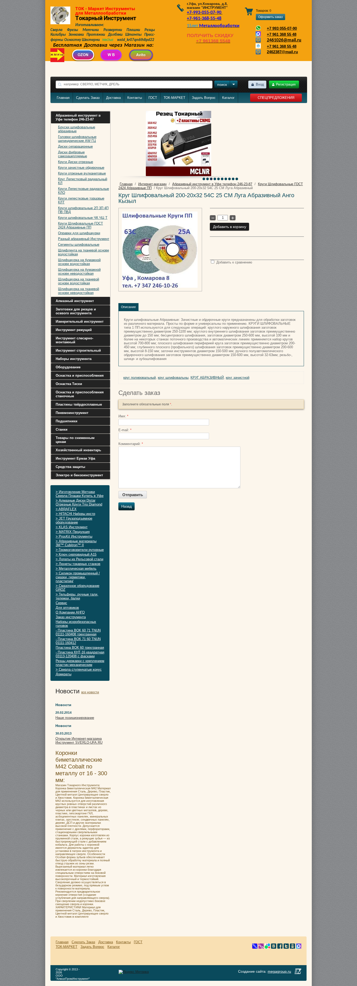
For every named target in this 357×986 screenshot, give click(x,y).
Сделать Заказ (88, 98)
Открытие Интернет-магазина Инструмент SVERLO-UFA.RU (78, 740)
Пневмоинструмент (72, 413)
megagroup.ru (279, 971)
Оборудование (68, 367)
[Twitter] (286, 947)
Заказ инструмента (71, 617)
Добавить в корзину (229, 227)
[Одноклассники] (292, 947)
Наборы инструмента (73, 359)
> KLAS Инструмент (72, 527)
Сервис (61, 603)
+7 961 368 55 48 (281, 34)
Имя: (123, 416)
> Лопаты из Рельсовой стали (79, 559)
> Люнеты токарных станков (78, 564)
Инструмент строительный (78, 350)
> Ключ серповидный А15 (76, 554)
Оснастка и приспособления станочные (80, 394)
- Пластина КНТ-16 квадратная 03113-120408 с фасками (80, 654)
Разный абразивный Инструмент (83, 239)
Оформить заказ (270, 17)
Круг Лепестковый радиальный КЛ (82, 181)
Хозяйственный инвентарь (78, 450)
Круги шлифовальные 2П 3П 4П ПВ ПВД (83, 210)
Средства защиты (70, 467)
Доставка (113, 98)
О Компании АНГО (70, 612)
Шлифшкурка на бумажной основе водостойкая (79, 262)
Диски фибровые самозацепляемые (72, 154)
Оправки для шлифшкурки (79, 233)
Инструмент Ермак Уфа (75, 458)
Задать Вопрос (204, 98)
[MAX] (298, 947)
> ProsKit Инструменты (74, 536)
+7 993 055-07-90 (282, 28)
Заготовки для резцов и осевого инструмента (76, 311)
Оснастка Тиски (69, 384)
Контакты (134, 98)
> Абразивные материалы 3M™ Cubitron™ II (76, 543)
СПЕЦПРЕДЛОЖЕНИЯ (276, 98)
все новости (90, 692)
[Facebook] (280, 947)
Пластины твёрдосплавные (79, 404)
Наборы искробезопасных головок (76, 624)
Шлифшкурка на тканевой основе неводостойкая (78, 291)
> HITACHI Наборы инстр (75, 514)
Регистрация (286, 84)
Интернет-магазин (152, 184)
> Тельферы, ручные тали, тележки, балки (77, 596)
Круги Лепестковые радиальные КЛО (83, 191)
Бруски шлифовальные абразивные (76, 129)
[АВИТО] (267, 947)
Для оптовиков (67, 608)
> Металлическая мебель (76, 568)
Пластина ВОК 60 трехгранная (80, 648)
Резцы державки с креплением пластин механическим (80, 663)
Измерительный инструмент (79, 321)
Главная (63, 98)
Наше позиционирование (74, 718)
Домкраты (63, 674)
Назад (126, 506)
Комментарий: (130, 444)
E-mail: (124, 430)
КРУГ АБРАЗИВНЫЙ (207, 378)
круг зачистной (237, 378)
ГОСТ (152, 98)
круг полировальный (139, 378)
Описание (128, 307)
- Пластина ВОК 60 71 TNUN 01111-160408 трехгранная (78, 632)
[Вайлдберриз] (261, 947)
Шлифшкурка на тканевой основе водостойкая (78, 281)
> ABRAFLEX (66, 509)
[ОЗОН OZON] (254, 947)
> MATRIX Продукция (73, 532)
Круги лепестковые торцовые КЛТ (81, 200)
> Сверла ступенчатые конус (79, 669)
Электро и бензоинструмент (79, 475)
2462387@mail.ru (282, 52)
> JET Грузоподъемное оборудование (74, 520)
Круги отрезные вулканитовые (82, 173)
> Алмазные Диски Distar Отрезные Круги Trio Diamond (79, 502)
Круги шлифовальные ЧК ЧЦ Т (82, 218)
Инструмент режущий (74, 330)
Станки (61, 429)
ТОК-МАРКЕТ (174, 98)
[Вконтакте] (273, 947)
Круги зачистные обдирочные (81, 168)
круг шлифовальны (173, 378)
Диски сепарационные (75, 146)
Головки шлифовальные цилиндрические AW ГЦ (77, 139)
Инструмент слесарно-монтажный (74, 340)
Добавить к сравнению (233, 262)
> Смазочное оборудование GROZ (77, 588)
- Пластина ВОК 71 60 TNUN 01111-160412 (78, 641)
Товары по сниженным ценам (75, 440)
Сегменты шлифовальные (78, 244)
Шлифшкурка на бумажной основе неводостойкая (79, 271)
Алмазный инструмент (75, 301)
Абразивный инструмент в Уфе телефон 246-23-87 (78, 117)
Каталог (228, 98)
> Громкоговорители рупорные (80, 550)
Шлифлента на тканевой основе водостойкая (83, 252)
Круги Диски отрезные (75, 162)
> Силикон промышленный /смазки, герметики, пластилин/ (78, 577)
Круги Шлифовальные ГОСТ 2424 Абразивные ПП (80, 225)
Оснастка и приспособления (80, 375)
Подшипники (66, 421)
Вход (260, 84)
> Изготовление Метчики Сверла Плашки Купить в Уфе (79, 494)
